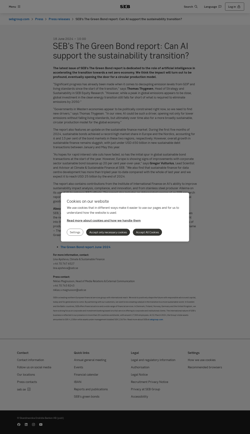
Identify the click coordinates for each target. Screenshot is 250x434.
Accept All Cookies (147, 232)
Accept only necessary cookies (108, 232)
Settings (75, 232)
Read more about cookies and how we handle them (104, 220)
